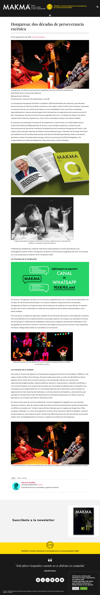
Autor (13, 478)
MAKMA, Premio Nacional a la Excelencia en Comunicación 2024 (70, 6)
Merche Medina (38, 37)
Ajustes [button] (75, 588)
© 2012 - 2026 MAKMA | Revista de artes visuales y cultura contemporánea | (25, 591)
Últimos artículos (22, 478)
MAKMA (40, 485)
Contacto (10, 592)
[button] (98, 7)
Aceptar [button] (83, 588)
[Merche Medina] (16, 486)
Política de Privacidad (53, 591)
